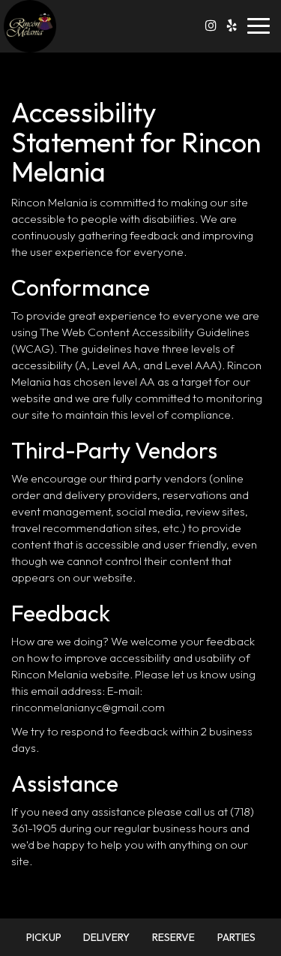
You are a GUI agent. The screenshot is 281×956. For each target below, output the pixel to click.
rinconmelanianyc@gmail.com (88, 707)
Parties (236, 937)
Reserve (173, 937)
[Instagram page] (210, 26)
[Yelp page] (231, 26)
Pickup (43, 937)
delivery (106, 937)
